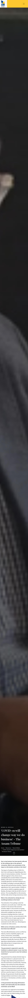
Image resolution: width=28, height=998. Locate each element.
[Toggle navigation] (24, 3)
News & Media (16, 848)
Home (2, 848)
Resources (8, 848)
